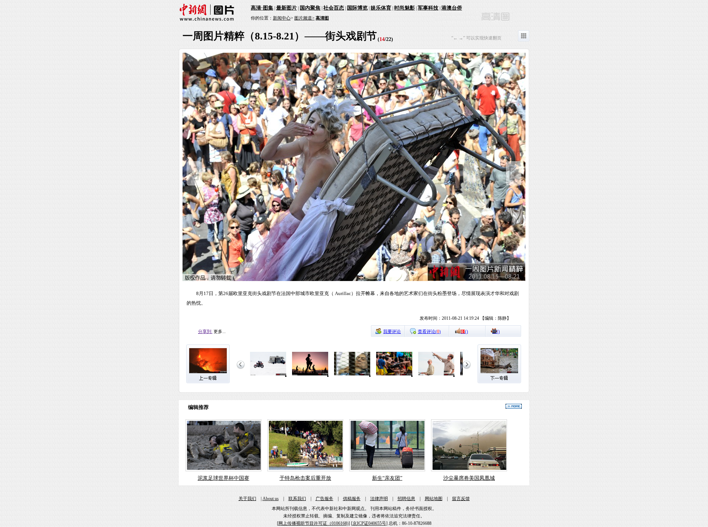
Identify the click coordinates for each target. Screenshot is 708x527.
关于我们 (247, 498)
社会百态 (333, 8)
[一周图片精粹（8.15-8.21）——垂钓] (436, 375)
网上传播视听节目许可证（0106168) (313, 523)
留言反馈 (461, 498)
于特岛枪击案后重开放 (305, 478)
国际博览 (357, 8)
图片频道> (304, 18)
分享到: (205, 331)
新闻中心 (282, 18)
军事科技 (428, 8)
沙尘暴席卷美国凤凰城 (469, 478)
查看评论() (429, 331)
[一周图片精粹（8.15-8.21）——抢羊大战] (394, 375)
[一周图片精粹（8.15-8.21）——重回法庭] (352, 375)
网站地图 (433, 498)
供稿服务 (352, 498)
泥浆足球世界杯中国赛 (223, 478)
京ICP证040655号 (369, 523)
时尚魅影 (404, 8)
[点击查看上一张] (194, 184)
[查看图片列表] (523, 39)
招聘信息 (406, 498)
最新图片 (286, 8)
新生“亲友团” (387, 478)
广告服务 (324, 498)
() (464, 331)
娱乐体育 (381, 8)
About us (271, 498)
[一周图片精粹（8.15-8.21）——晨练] (310, 375)
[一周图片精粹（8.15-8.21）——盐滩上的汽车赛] (268, 375)
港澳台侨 (451, 8)
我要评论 (392, 331)
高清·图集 (262, 8)
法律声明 (379, 498)
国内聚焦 (310, 8)
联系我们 (297, 498)
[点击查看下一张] (354, 279)
